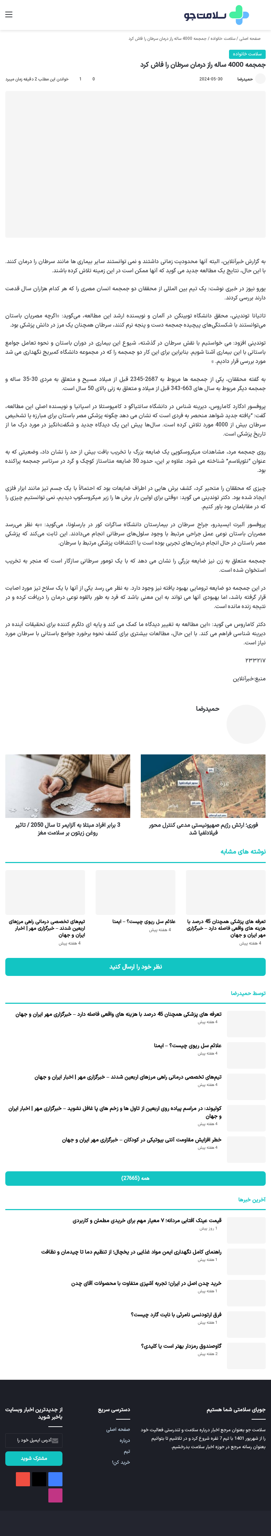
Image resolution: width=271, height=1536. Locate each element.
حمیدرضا (245, 79)
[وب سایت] (215, 721)
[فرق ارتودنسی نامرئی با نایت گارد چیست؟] (246, 1324)
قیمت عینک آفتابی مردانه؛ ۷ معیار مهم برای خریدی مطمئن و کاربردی (147, 1221)
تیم (127, 1451)
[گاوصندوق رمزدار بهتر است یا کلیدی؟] (246, 1356)
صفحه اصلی (250, 39)
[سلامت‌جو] (215, 15)
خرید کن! (121, 1462)
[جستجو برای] (262, 17)
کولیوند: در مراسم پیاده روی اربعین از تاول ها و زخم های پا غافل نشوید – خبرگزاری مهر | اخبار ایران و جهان (115, 1113)
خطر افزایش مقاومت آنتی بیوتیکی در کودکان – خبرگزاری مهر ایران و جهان (142, 1140)
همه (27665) (135, 1178)
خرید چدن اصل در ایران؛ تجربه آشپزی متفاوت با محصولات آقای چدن (146, 1284)
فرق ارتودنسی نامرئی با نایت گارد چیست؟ (176, 1315)
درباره (125, 1440)
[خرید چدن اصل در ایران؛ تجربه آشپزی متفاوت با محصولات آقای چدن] (246, 1293)
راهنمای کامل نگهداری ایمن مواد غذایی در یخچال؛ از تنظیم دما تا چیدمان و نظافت (131, 1252)
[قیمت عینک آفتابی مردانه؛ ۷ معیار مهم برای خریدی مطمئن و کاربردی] (246, 1230)
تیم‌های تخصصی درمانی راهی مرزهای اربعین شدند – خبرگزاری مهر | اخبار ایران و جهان (47, 928)
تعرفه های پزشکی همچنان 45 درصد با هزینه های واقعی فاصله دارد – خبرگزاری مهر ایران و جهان (226, 928)
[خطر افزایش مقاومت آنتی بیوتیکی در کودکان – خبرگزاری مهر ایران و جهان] (246, 1149)
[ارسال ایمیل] (234, 79)
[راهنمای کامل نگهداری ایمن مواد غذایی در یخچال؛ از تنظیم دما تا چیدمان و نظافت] (246, 1262)
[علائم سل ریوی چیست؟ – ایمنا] (135, 892)
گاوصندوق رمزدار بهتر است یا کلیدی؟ (181, 1346)
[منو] (8, 17)
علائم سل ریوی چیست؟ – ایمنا (144, 921)
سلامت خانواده (223, 39)
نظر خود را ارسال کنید (135, 967)
